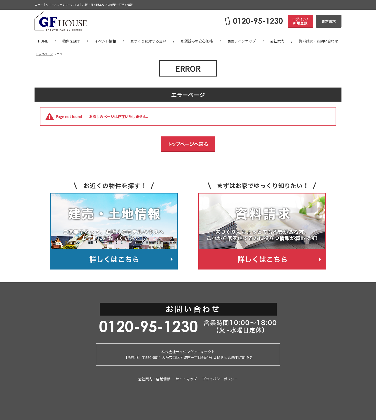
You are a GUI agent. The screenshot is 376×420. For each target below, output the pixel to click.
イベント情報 (105, 41)
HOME (43, 41)
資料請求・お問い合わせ (318, 41)
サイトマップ (186, 378)
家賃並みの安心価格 (197, 41)
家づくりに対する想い (148, 41)
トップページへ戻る (188, 144)
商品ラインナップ (241, 41)
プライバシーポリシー (220, 378)
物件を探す (71, 41)
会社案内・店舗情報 (154, 378)
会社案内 (277, 41)
